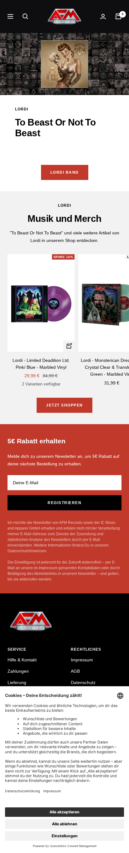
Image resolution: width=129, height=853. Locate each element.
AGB (75, 671)
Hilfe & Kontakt (22, 659)
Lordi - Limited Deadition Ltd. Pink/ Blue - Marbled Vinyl (41, 364)
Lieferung (17, 682)
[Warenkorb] (118, 16)
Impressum (82, 659)
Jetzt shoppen (64, 405)
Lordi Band (64, 172)
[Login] (103, 16)
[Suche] (25, 16)
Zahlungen (18, 671)
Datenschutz (83, 682)
